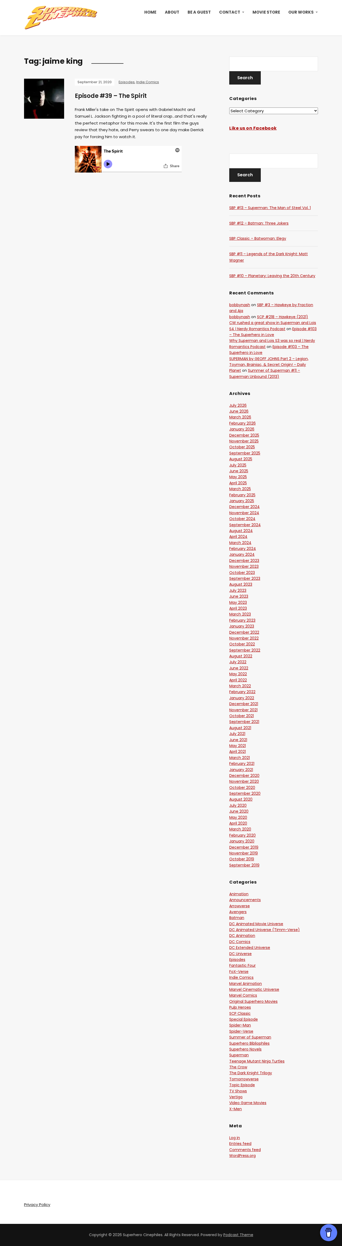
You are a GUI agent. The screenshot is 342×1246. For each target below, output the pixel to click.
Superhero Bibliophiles (249, 1043)
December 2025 (244, 435)
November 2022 (244, 638)
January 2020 (241, 841)
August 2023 (240, 584)
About (172, 12)
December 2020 (244, 775)
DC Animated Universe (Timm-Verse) (264, 929)
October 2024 (242, 518)
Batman (236, 917)
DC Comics (239, 941)
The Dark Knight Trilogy (250, 1073)
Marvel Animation (245, 983)
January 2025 (241, 501)
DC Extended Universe (249, 947)
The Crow (238, 1067)
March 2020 (240, 829)
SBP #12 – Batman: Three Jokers (259, 223)
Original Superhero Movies (253, 1001)
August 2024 (241, 530)
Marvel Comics (243, 995)
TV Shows (238, 1091)
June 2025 (238, 471)
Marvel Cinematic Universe (254, 989)
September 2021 (244, 721)
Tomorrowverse (244, 1079)
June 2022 (238, 668)
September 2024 (245, 525)
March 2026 (240, 417)
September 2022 (244, 650)
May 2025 (238, 477)
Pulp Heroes (240, 1007)
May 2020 (238, 817)
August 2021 (240, 727)
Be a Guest (199, 12)
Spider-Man (240, 1025)
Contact (229, 12)
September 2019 (244, 865)
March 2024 (240, 542)
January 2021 (241, 769)
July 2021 (237, 733)
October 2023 (242, 572)
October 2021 (241, 715)
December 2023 (244, 560)
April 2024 (238, 536)
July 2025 (237, 465)
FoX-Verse (238, 971)
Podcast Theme (238, 1234)
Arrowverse (239, 906)
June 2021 (238, 739)
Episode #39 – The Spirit (111, 96)
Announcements (245, 899)
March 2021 (239, 757)
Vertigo (236, 1097)
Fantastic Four (242, 965)
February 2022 (242, 691)
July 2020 (238, 805)
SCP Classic (240, 1013)
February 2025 (242, 495)
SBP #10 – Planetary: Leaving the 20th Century (272, 275)
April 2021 (237, 751)
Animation (238, 894)
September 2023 (244, 578)
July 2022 (237, 662)
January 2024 (242, 554)
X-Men (235, 1109)
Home (150, 12)
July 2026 (238, 405)
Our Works (301, 12)
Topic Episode (242, 1085)
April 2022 (238, 680)
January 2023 (241, 626)
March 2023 (240, 614)
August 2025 (240, 459)
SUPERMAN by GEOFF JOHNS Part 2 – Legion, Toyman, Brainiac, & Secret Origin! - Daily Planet (269, 364)
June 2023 (238, 596)
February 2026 (242, 423)
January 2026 (241, 429)
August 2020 (240, 799)
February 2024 (242, 548)
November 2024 (244, 513)
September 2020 (245, 793)
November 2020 (244, 781)
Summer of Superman (250, 1037)
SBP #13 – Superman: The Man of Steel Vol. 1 (270, 207)
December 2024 (244, 506)
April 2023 (238, 608)
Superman (239, 1055)
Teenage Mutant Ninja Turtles (257, 1061)
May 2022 (238, 674)
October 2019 (241, 859)
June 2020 (238, 811)
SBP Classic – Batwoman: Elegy (257, 238)
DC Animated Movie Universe (256, 923)
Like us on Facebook (253, 128)
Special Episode (243, 1019)
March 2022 (240, 686)
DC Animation (242, 935)
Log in (234, 1137)
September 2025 (244, 453)
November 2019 (243, 853)
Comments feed (245, 1149)
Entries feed (240, 1143)
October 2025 (242, 447)
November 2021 (243, 710)
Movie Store (266, 12)
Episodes (127, 82)
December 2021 (243, 703)
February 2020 (242, 835)
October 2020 (242, 787)
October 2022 (242, 644)
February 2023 (242, 620)
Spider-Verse (241, 1031)
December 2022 (244, 632)
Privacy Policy (37, 1204)
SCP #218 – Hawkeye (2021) (282, 317)
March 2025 (240, 489)
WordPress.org (242, 1155)
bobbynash (239, 304)
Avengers (238, 911)
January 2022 (241, 698)
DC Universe (240, 953)
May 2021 (237, 745)
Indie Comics (147, 82)
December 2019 (243, 847)
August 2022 (240, 656)
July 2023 (237, 590)
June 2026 (238, 411)
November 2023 (244, 566)
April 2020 (238, 823)
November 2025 (244, 441)
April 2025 (238, 483)
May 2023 (238, 602)
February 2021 (241, 763)
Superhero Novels (245, 1049)
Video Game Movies (247, 1102)
